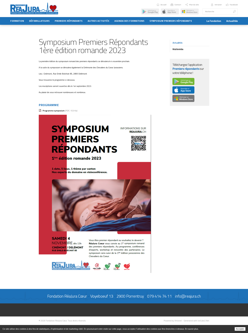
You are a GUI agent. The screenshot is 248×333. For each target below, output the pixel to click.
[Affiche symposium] (95, 193)
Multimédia (178, 49)
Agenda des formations (129, 21)
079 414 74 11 (159, 296)
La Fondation (214, 21)
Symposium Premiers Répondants (171, 21)
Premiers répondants (69, 21)
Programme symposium (60, 110)
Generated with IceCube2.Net (196, 320)
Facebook (234, 4)
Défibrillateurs (39, 21)
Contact (178, 4)
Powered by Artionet (173, 320)
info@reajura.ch (188, 296)
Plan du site (194, 4)
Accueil (163, 4)
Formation (17, 21)
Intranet (218, 4)
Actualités (232, 21)
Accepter (240, 329)
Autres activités (98, 21)
